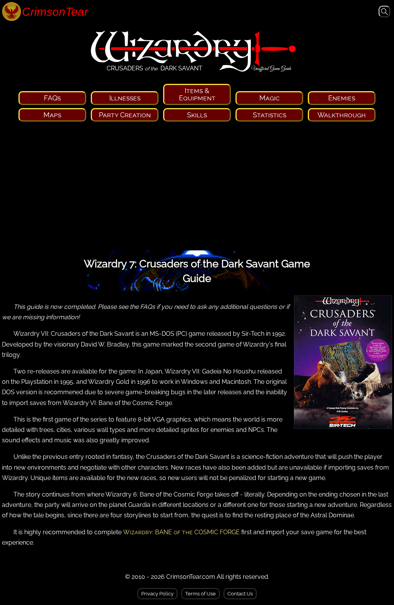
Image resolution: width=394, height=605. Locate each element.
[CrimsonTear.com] (42, 12)
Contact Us (240, 594)
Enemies (341, 98)
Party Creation (125, 115)
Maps (52, 115)
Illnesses (124, 98)
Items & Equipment (197, 94)
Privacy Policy (157, 594)
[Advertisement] (197, 188)
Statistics (269, 115)
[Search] (384, 13)
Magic (269, 98)
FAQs (52, 98)
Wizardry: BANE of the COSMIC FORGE (181, 532)
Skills (197, 115)
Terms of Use (200, 594)
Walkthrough (341, 115)
